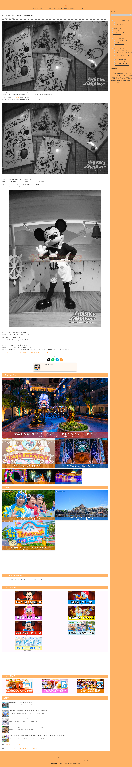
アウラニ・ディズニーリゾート (122, 50)
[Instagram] (44, 370)
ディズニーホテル (119, 42)
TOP (40, 755)
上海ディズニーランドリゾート (122, 63)
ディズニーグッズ (119, 24)
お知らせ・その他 (117, 28)
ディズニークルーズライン (121, 59)
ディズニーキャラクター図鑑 (45, 8)
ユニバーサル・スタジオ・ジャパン (123, 35)
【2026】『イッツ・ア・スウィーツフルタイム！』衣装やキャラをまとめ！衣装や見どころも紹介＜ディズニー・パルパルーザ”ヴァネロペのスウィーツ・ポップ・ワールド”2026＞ (37, 735)
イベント (117, 22)
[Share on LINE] (53, 359)
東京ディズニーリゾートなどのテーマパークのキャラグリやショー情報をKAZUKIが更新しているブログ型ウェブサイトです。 (66, 761)
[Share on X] (48, 359)
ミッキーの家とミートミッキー (34, 352)
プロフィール (35, 8)
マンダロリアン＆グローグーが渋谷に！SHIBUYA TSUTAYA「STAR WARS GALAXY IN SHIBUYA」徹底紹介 (26, 727)
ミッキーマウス (15, 97)
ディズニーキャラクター (118, 30)
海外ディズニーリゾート (118, 48)
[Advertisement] (43, 562)
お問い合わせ (66, 8)
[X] (42, 370)
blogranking (15, 345)
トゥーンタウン (23, 352)
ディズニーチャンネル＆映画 (122, 26)
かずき (42, 364)
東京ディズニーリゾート (118, 38)
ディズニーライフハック (118, 32)
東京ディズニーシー (120, 44)
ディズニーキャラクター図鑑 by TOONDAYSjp (59, 755)
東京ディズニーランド (7, 352)
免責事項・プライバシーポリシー (77, 8)
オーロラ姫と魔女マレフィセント (14, 744)
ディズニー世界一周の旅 (57, 8)
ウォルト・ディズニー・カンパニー (121, 20)
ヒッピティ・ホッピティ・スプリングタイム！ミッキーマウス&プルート (22, 748)
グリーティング (16, 352)
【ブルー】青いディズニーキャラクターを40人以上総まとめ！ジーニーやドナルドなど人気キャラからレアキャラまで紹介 (28, 710)
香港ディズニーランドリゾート (122, 65)
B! (57, 359)
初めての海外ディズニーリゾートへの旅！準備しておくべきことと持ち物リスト (21, 702)
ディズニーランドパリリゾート (122, 61)
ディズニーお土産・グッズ (121, 40)
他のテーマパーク (117, 34)
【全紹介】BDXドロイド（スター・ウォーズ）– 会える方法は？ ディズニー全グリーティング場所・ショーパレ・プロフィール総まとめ (30, 718)
